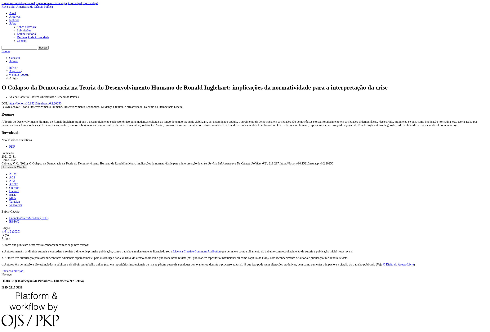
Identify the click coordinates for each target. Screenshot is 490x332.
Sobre (12, 23)
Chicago (14, 187)
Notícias (14, 20)
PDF (12, 146)
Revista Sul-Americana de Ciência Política (27, 6)
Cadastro (14, 57)
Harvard (14, 191)
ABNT (13, 184)
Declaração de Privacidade (33, 37)
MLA (12, 198)
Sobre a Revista (26, 27)
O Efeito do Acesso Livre (398, 264)
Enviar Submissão (12, 271)
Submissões (24, 30)
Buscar (43, 47)
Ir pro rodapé (90, 3)
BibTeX (14, 221)
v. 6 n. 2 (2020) (19, 74)
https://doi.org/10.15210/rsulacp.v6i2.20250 (35, 103)
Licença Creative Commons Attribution (197, 251)
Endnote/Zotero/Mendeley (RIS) (28, 218)
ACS (12, 177)
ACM (12, 174)
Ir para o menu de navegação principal (59, 3)
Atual (12, 13)
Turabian (14, 201)
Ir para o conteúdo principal (18, 3)
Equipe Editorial (27, 33)
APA (12, 180)
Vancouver (15, 205)
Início (13, 67)
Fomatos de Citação (14, 167)
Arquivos (14, 16)
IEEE (12, 194)
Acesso (13, 61)
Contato (21, 40)
